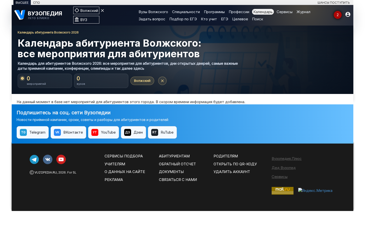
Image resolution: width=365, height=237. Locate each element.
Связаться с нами (178, 179)
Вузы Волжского (153, 11)
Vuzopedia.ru (46, 172)
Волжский (142, 81)
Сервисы (284, 11)
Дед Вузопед (284, 167)
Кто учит (209, 19)
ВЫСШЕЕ (22, 2)
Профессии (239, 11)
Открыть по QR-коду (235, 164)
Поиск (257, 19)
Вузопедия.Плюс (287, 158)
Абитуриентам (174, 156)
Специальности (186, 11)
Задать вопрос (152, 19)
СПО (36, 2)
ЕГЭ (224, 19)
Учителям (115, 164)
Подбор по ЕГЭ (183, 19)
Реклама (114, 179)
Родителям (226, 156)
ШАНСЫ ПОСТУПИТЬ (334, 2)
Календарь (263, 11)
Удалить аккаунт (232, 171)
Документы (171, 171)
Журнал (303, 11)
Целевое (240, 19)
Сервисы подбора (124, 156)
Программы (214, 11)
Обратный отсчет (177, 164)
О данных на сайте (125, 171)
